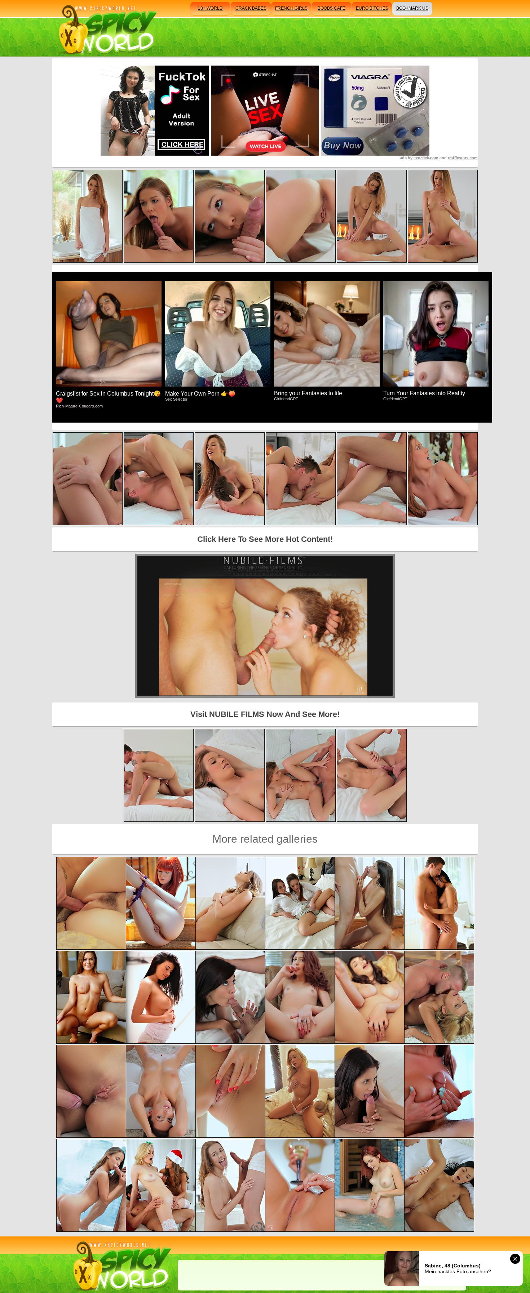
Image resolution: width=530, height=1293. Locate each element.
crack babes (250, 8)
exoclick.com (426, 158)
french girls (291, 8)
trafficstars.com (463, 158)
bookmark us (412, 8)
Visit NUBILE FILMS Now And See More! (265, 714)
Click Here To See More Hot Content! (265, 539)
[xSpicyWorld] (107, 28)
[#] (121, 1264)
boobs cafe (331, 8)
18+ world (210, 8)
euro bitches (372, 8)
